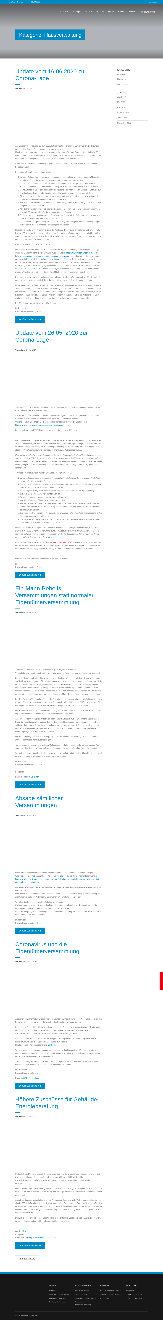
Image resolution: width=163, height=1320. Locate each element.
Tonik (25, 777)
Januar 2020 (122, 118)
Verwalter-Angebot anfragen (60, 1294)
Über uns (100, 12)
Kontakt (132, 12)
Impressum (153, 2)
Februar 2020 (123, 113)
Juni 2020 (121, 97)
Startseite (64, 12)
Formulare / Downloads (58, 1298)
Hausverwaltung (124, 79)
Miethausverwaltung (82, 1294)
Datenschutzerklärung (134, 1294)
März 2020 (121, 107)
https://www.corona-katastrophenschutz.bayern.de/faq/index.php (42, 425)
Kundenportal (148, 12)
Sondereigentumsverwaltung (85, 1298)
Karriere (121, 12)
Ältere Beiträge (27, 1259)
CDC (25, 1078)
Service (111, 12)
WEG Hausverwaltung (83, 1291)
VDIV (24, 1231)
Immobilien (122, 84)
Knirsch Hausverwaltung (24, 11)
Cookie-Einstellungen (134, 1298)
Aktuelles (89, 12)
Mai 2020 (121, 102)
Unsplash (35, 777)
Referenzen (104, 1298)
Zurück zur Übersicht (30, 319)
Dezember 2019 (124, 123)
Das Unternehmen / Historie (110, 1291)
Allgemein (121, 74)
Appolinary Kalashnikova (33, 1238)
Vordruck (51, 1045)
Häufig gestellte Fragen (58, 1302)
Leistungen (76, 12)
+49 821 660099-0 (34, 2)
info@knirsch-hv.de (15, 2)
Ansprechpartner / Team (109, 1294)
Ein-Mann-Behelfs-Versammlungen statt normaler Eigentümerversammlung (54, 595)
